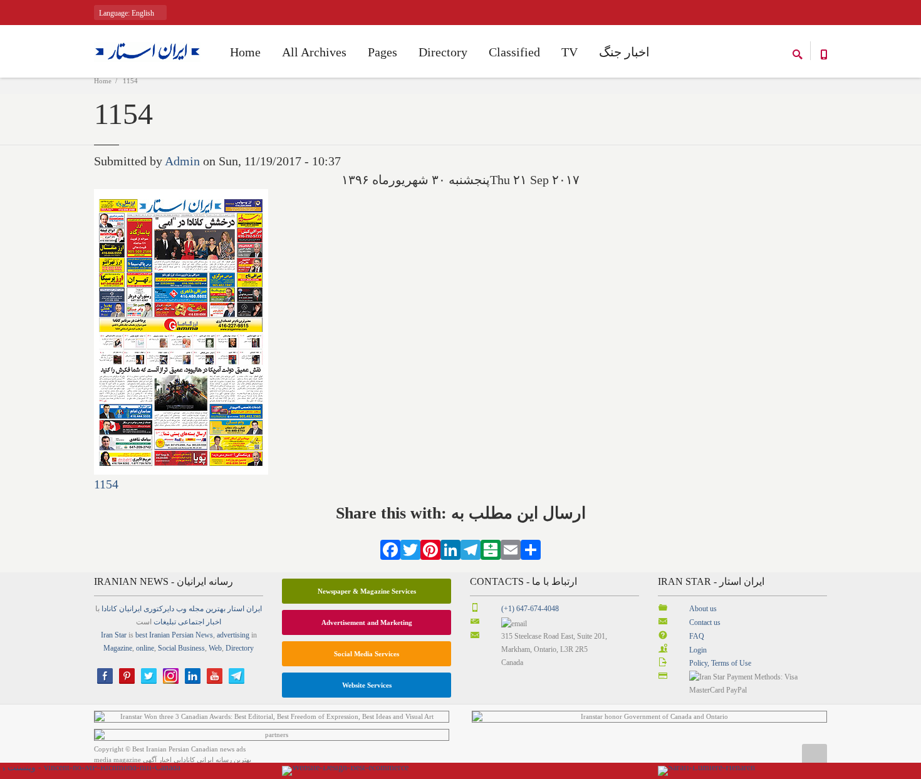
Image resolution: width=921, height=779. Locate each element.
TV (569, 52)
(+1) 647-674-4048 (530, 608)
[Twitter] (410, 548)
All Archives (314, 52)
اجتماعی (191, 621)
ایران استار (244, 608)
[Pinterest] (430, 548)
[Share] (531, 548)
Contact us (705, 622)
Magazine (117, 648)
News (204, 635)
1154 (106, 484)
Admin (182, 161)
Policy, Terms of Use (720, 663)
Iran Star (114, 635)
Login (698, 650)
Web (215, 648)
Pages (382, 52)
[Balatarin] (491, 548)
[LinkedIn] (450, 548)
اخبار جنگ (624, 52)
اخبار (213, 621)
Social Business (181, 648)
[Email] (511, 548)
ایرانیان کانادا (121, 608)
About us (703, 608)
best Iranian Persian (164, 635)
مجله (196, 608)
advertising (233, 635)
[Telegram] (470, 548)
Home (103, 81)
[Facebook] (390, 548)
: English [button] (127, 13)
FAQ (696, 636)
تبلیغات (165, 621)
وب (181, 608)
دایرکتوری (158, 608)
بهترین (216, 608)
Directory (443, 52)
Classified (514, 52)
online (145, 648)
